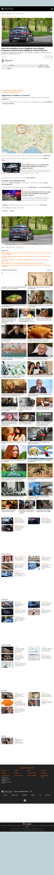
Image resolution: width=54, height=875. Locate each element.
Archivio (33, 795)
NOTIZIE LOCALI (44, 563)
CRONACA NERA (12, 16)
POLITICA (43, 609)
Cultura (4, 773)
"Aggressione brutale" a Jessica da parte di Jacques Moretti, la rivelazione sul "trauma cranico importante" (26, 265)
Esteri (29, 770)
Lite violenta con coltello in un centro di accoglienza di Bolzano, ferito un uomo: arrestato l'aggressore (25, 260)
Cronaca (4, 770)
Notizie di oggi (5, 775)
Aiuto (41, 828)
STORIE (42, 556)
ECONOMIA (43, 647)
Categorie (24, 795)
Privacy (23, 828)
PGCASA (23, 825)
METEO (16, 692)
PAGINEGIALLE (10, 825)
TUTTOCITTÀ (34, 825)
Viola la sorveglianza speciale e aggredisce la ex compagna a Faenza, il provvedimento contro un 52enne (26, 257)
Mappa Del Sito (14, 795)
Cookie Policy (28, 828)
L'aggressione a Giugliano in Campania (13, 90)
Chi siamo (13, 828)
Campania (5, 211)
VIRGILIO (5, 825)
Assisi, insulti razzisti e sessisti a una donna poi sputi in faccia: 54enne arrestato (22, 263)
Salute (16, 773)
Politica (17, 770)
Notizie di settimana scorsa (6, 782)
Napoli (12, 211)
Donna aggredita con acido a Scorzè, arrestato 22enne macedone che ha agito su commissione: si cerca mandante (26, 253)
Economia (43, 770)
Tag (40, 795)
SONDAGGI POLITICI (19, 654)
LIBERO (2, 825)
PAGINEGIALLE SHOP (17, 825)
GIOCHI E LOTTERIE (18, 699)
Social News (44, 773)
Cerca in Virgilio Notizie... (22, 791)
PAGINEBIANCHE (28, 825)
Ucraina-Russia (19, 775)
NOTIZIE (9, 8)
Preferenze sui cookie (35, 828)
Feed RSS (5, 795)
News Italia (47, 795)
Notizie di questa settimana (6, 779)
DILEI (38, 825)
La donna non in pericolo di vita (11, 92)
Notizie (9, 791)
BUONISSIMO (50, 825)
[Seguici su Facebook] (25, 801)
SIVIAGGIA (41, 825)
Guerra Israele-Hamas (45, 776)
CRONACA (7, 16)
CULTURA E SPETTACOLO (20, 556)
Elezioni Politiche (32, 775)
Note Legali (18, 828)
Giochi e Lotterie (32, 773)
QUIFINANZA (46, 825)
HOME (2, 16)
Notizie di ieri (5, 777)
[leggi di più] (51, 61)
